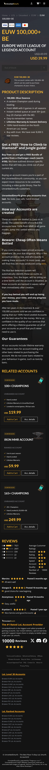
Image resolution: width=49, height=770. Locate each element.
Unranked (23, 15)
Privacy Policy (24, 666)
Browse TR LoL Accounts (11, 704)
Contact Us (31, 663)
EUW (33, 15)
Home (5, 15)
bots (44, 263)
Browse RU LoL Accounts (11, 701)
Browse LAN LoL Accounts (12, 695)
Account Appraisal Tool (14, 663)
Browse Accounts (14, 659)
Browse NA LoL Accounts (11, 681)
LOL (13, 15)
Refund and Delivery (29, 656)
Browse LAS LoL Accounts (12, 698)
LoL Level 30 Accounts (13, 674)
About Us (39, 663)
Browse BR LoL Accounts (11, 690)
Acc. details (29, 419)
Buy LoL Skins (25, 659)
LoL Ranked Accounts (13, 711)
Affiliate (39, 656)
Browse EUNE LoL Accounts (12, 684)
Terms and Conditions (14, 656)
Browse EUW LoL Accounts (12, 679)
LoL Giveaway (36, 659)
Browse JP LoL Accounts (11, 693)
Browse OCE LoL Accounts (12, 687)
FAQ (24, 663)
